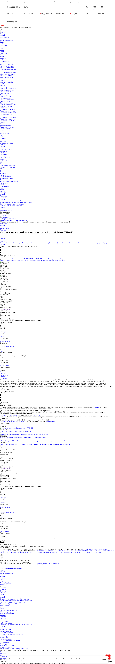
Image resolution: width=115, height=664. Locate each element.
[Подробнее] (0, 433)
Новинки (9, 243)
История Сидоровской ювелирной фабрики (16, 600)
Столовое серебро (90, 243)
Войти (26, 7)
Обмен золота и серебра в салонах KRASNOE (16, 431)
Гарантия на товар (6, 633)
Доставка (3, 378)
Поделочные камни (7, 346)
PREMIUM (86, 14)
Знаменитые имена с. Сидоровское (12, 602)
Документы (4, 620)
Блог (1, 580)
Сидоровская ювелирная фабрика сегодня (15, 599)
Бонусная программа (75, 2)
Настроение (4, 365)
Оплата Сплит (5, 642)
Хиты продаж (17, 243)
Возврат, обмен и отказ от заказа (11, 634)
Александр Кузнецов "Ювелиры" (11, 604)
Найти (1, 555)
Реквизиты (4, 621)
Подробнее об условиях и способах (12, 421)
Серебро (3, 332)
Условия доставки (6, 631)
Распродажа (26, 243)
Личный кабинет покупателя (10, 641)
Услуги (24, 2)
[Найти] (0, 31)
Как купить (4, 375)
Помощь (3, 626)
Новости (3, 589)
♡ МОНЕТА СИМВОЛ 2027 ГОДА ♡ (79, 551)
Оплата (2, 377)
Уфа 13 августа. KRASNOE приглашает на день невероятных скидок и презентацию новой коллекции (36, 444)
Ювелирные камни (7, 613)
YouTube (3, 227)
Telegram (3, 225)
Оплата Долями (5, 644)
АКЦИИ (74, 14)
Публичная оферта (6, 623)
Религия (81, 243)
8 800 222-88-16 (13, 7)
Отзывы (2, 373)
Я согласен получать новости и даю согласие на (30, 564)
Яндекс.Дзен (4, 228)
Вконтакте (3, 223)
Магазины (3, 608)
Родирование (5, 341)
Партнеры (3, 616)
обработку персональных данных (47, 564)
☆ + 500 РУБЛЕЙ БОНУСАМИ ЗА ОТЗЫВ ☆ (27, 552)
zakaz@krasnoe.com (22, 220)
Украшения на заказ (40, 2)
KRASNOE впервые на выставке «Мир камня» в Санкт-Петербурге (23, 437)
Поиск (2, 581)
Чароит (2, 351)
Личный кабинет (6, 583)
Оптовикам (58, 2)
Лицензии (4, 618)
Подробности (5, 309)
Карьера (3, 596)
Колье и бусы (73, 243)
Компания (3, 584)
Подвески (53, 243)
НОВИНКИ (100, 14)
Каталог (2, 567)
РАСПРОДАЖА (12, 22)
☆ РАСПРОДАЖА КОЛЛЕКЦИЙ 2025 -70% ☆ (50, 551)
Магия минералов (37, 243)
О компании (11, 2)
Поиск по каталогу (6, 639)
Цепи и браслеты (63, 243)
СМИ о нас (3, 591)
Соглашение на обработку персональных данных (17, 625)
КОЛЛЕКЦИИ (28, 14)
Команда (3, 594)
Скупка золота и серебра (9, 610)
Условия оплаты (5, 629)
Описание (3, 372)
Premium (3, 243)
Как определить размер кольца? (11, 636)
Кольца (46, 243)
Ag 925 (2, 336)
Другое (100, 243)
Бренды (3, 615)
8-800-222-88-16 (6, 210)
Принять (104, 659)
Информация (5, 605)
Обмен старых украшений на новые (13, 612)
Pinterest (3, 230)
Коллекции (4, 572)
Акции (2, 570)
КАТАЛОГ (10, 14)
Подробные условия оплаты (10, 415)
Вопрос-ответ (5, 637)
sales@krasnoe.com (7, 220)
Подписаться (25, 562)
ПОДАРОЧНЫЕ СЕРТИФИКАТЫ (52, 14)
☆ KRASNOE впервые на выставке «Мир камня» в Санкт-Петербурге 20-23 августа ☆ (72, 552)
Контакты (92, 2)
